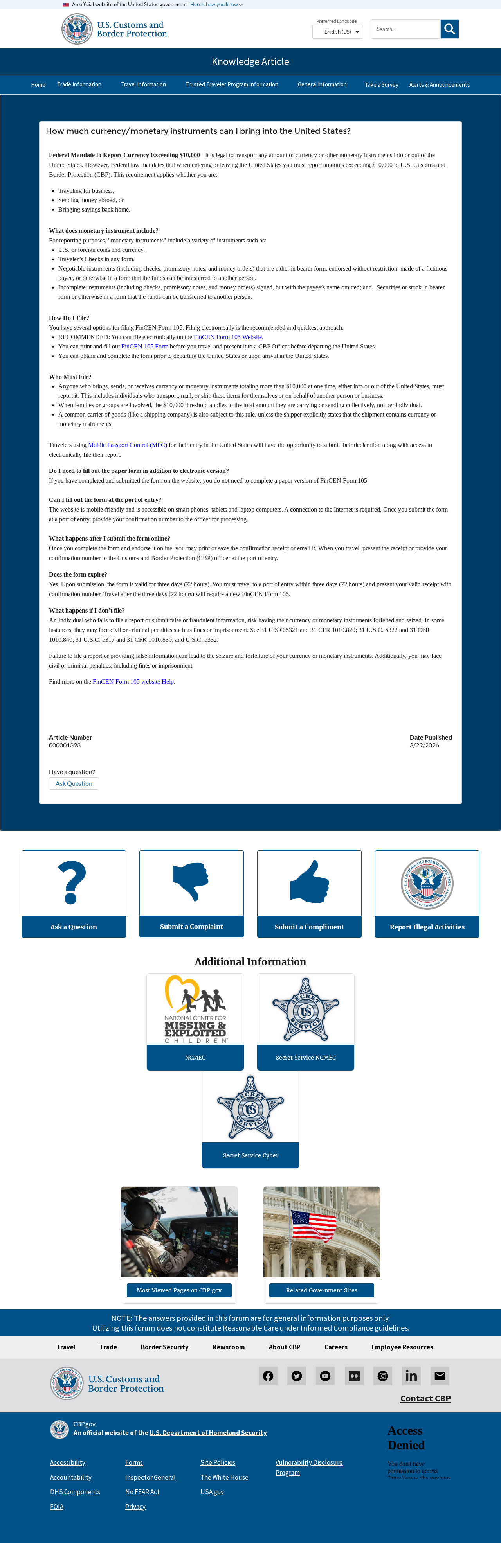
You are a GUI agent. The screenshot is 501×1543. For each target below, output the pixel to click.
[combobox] (405, 29)
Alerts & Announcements (439, 84)
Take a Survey (381, 84)
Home (38, 84)
